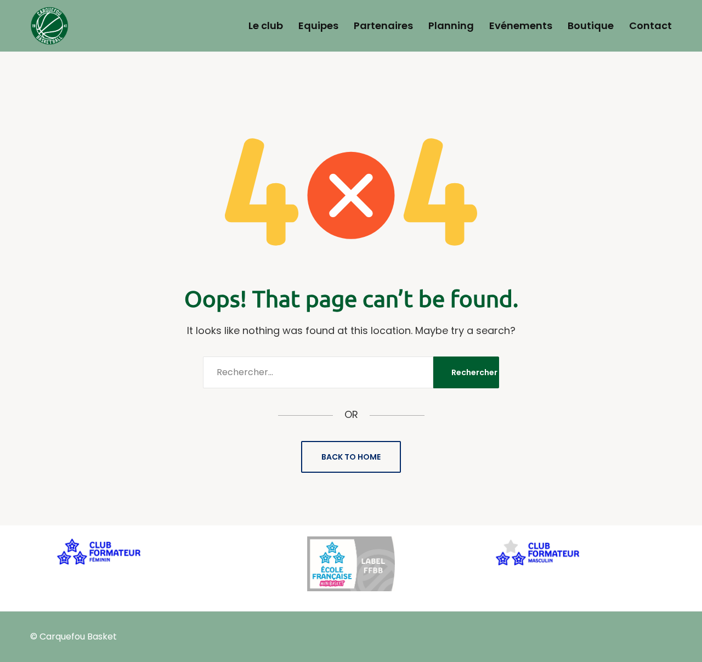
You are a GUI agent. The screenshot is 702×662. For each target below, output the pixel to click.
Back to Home (351, 456)
